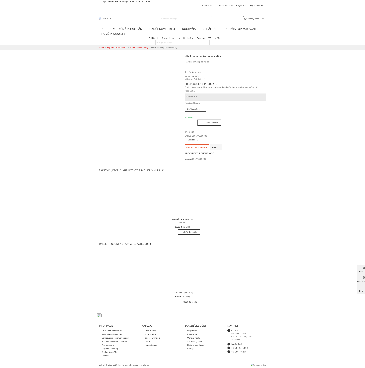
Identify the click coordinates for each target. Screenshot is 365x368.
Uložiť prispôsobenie (195, 109)
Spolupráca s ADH (110, 352)
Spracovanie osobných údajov (115, 338)
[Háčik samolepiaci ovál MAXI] (264, 57)
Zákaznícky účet (194, 341)
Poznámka (190, 91)
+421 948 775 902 (239, 348)
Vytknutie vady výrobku (112, 334)
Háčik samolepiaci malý (182, 292)
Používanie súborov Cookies (114, 341)
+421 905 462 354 (239, 352)
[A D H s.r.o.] (114, 18)
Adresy (190, 348)
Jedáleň (209, 28)
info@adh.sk (236, 344)
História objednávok (196, 345)
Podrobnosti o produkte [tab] (196, 147)
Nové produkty (113, 33)
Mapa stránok (150, 345)
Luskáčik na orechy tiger (182, 219)
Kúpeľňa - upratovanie (240, 28)
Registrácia (192, 331)
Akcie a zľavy (150, 331)
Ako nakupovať (108, 345)
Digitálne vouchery (110, 348)
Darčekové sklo (162, 28)
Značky (147, 341)
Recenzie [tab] (216, 147)
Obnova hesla (193, 338)
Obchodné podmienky (111, 331)
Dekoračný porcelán (125, 28)
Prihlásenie (192, 334)
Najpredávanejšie (152, 338)
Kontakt (105, 355)
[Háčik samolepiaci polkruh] (259, 57)
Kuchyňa (189, 28)
